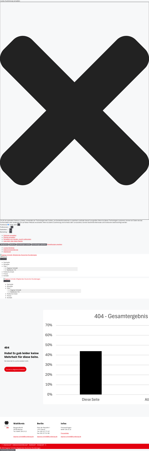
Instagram (40, 445)
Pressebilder (65, 433)
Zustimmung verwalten (8, 450)
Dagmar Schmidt (12, 268)
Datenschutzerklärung (10, 250)
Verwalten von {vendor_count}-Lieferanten (17, 239)
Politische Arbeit (8, 272)
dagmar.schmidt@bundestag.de (23, 437)
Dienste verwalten (9, 237)
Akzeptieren (4, 244)
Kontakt (6, 276)
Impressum (7, 252)
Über (5, 266)
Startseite (6, 262)
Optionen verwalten (9, 235)
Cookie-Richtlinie (8, 248)
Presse (5, 274)
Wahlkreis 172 (11, 270)
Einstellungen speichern (39, 244)
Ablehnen (12, 244)
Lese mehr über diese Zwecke (13, 241)
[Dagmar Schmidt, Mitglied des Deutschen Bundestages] (21, 279)
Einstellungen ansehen (23, 244)
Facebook (32, 445)
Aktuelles (6, 264)
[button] (74, 111)
